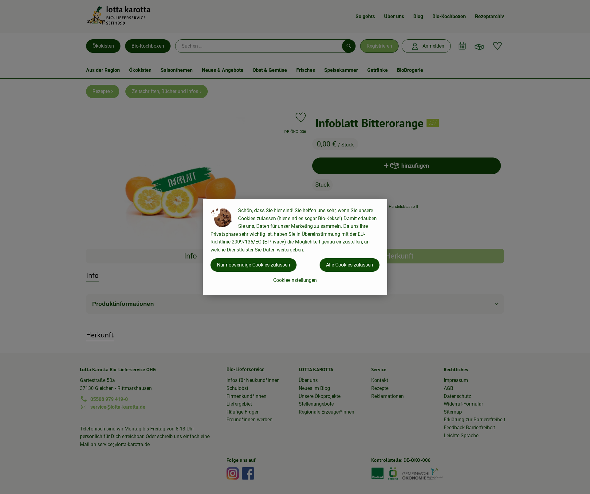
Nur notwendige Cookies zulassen (253, 265)
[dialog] (295, 247)
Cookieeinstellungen (295, 280)
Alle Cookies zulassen (349, 265)
